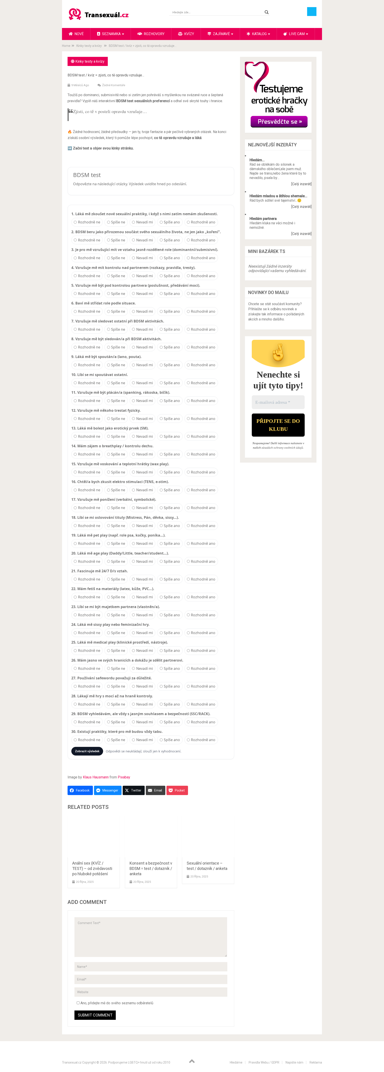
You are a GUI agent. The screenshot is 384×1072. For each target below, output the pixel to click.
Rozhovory (153, 34)
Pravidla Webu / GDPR (264, 1062)
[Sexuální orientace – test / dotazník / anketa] (208, 836)
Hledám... (257, 160)
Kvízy (188, 34)
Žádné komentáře (113, 85)
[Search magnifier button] (267, 12)
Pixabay (124, 777)
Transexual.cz (72, 1062)
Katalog (259, 34)
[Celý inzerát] (301, 184)
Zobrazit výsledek (87, 751)
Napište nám (294, 1062)
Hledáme (236, 1062)
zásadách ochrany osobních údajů (282, 447)
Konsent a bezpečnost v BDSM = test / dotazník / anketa (151, 868)
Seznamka (111, 34)
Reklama (316, 1062)
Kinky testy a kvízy (89, 61)
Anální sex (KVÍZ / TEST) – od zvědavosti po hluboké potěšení (92, 868)
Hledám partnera (263, 219)
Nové (79, 34)
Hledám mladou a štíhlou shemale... (278, 196)
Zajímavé (221, 34)
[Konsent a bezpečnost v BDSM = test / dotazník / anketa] (151, 836)
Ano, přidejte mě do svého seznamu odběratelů (116, 1003)
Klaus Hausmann (96, 777)
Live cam (296, 34)
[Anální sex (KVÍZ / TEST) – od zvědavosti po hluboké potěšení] (94, 836)
